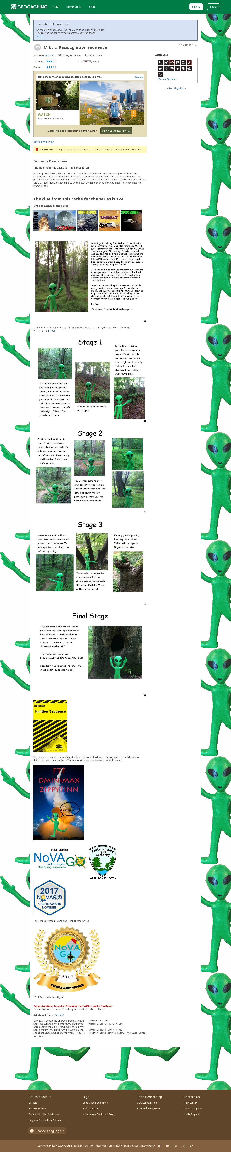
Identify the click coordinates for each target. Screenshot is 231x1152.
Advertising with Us (176, 88)
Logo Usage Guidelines (95, 1102)
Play (55, 7)
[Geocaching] (29, 6)
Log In (213, 6)
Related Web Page (43, 141)
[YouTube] (167, 1146)
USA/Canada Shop (147, 1102)
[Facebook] (159, 1146)
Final (52, 330)
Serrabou (48, 55)
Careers (33, 1102)
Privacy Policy (147, 1145)
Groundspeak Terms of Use (123, 1145)
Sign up (196, 6)
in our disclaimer (133, 149)
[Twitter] (183, 1146)
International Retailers (149, 1108)
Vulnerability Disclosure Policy (99, 1114)
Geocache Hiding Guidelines (44, 1114)
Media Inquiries (192, 1114)
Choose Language (48, 1131)
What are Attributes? (167, 79)
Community (73, 7)
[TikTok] (192, 1146)
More (39, 36)
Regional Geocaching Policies (45, 1120)
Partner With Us (37, 1108)
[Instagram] (175, 1146)
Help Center (190, 1102)
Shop (92, 7)
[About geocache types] (37, 47)
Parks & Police (91, 1108)
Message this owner (71, 55)
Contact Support (193, 1108)
